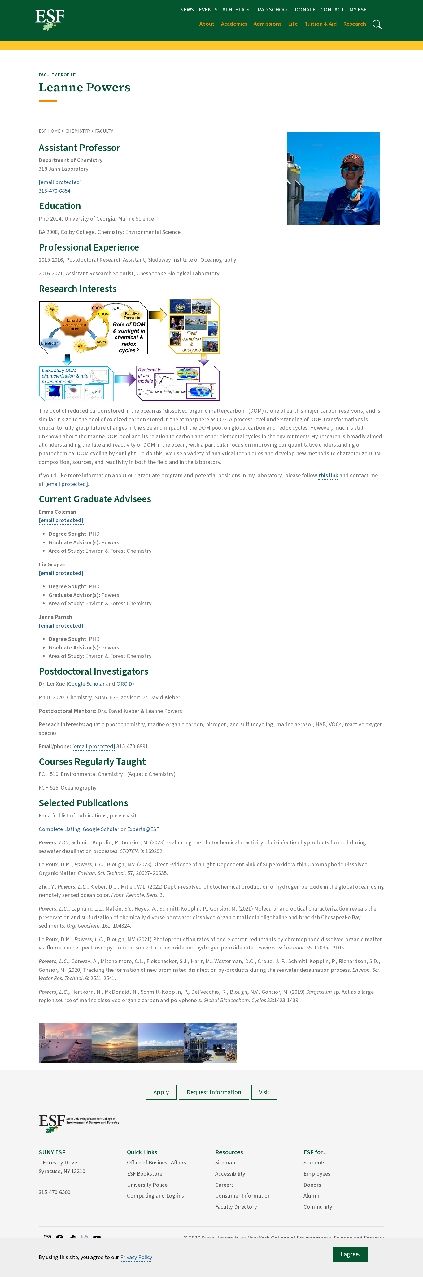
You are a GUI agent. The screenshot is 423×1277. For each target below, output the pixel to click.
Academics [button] (234, 24)
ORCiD (124, 684)
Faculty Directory (236, 1207)
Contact (332, 10)
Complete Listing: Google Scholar (79, 829)
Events (208, 10)
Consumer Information (243, 1196)
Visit (264, 1092)
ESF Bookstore (144, 1174)
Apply (161, 1092)
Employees (316, 1174)
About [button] (207, 24)
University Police (147, 1185)
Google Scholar (86, 684)
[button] (377, 24)
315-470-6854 (54, 191)
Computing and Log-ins (155, 1196)
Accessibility (230, 1174)
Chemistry (77, 131)
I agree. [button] (350, 1254)
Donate (305, 10)
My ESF (357, 10)
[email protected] (66, 484)
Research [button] (354, 24)
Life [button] (293, 24)
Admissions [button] (267, 24)
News (187, 10)
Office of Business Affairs (156, 1163)
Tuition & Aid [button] (320, 24)
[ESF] (49, 20)
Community (317, 1207)
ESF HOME (50, 131)
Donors (312, 1185)
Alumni (312, 1196)
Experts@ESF (143, 829)
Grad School (272, 10)
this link (328, 475)
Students (314, 1163)
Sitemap (225, 1163)
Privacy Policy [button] (136, 1257)
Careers (224, 1185)
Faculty (104, 131)
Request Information (214, 1092)
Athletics (235, 10)
